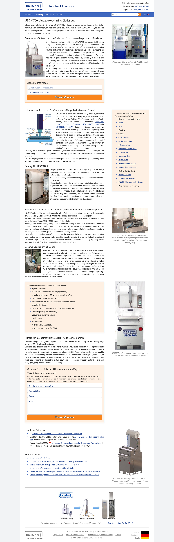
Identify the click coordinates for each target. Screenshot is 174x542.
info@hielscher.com (141, 9)
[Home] (34, 5)
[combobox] (125, 14)
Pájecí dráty (123, 159)
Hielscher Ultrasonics (61, 6)
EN (145, 14)
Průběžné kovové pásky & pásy (130, 182)
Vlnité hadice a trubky (126, 178)
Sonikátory (29, 14)
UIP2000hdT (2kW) (64, 127)
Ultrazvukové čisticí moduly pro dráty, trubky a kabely (52, 468)
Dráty (120, 122)
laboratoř (110, 523)
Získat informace (64, 97)
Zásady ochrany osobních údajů (100, 534)
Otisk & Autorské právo (75, 534)
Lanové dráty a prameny (127, 167)
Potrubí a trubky (124, 174)
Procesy (39, 14)
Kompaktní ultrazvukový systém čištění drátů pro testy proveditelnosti (58, 461)
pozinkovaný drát (125, 141)
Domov (70, 531)
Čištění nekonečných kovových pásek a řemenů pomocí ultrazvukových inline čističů (65, 471)
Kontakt (60, 14)
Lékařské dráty (124, 145)
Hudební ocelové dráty (127, 163)
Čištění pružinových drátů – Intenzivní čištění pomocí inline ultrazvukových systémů (64, 474)
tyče (120, 126)
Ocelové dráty (123, 137)
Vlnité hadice (123, 152)
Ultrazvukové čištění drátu (40, 458)
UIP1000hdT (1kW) (72, 124)
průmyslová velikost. (124, 523)
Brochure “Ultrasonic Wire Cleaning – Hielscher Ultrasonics (57, 433)
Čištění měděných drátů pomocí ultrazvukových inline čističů (54, 464)
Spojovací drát (124, 156)
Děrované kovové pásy (127, 148)
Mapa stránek (58, 534)
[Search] (139, 14)
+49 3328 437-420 (142, 6)
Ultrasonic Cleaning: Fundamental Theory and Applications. (77, 443)
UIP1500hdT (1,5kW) (91, 124)
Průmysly (50, 14)
